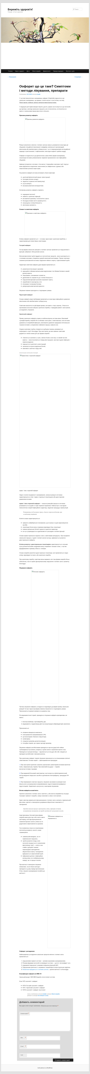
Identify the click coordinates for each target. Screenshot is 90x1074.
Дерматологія (46, 71)
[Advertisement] (45, 56)
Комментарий (25, 1013)
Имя (23, 1037)
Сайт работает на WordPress (45, 1068)
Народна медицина (58, 71)
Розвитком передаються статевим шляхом (36, 969)
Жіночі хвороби (36, 71)
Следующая (78, 77)
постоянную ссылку (43, 995)
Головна (10, 71)
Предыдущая (12, 77)
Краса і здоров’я (19, 71)
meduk (38, 94)
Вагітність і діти (70, 71)
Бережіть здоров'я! (20, 9)
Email (23, 1046)
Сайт (22, 1055)
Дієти (28, 71)
